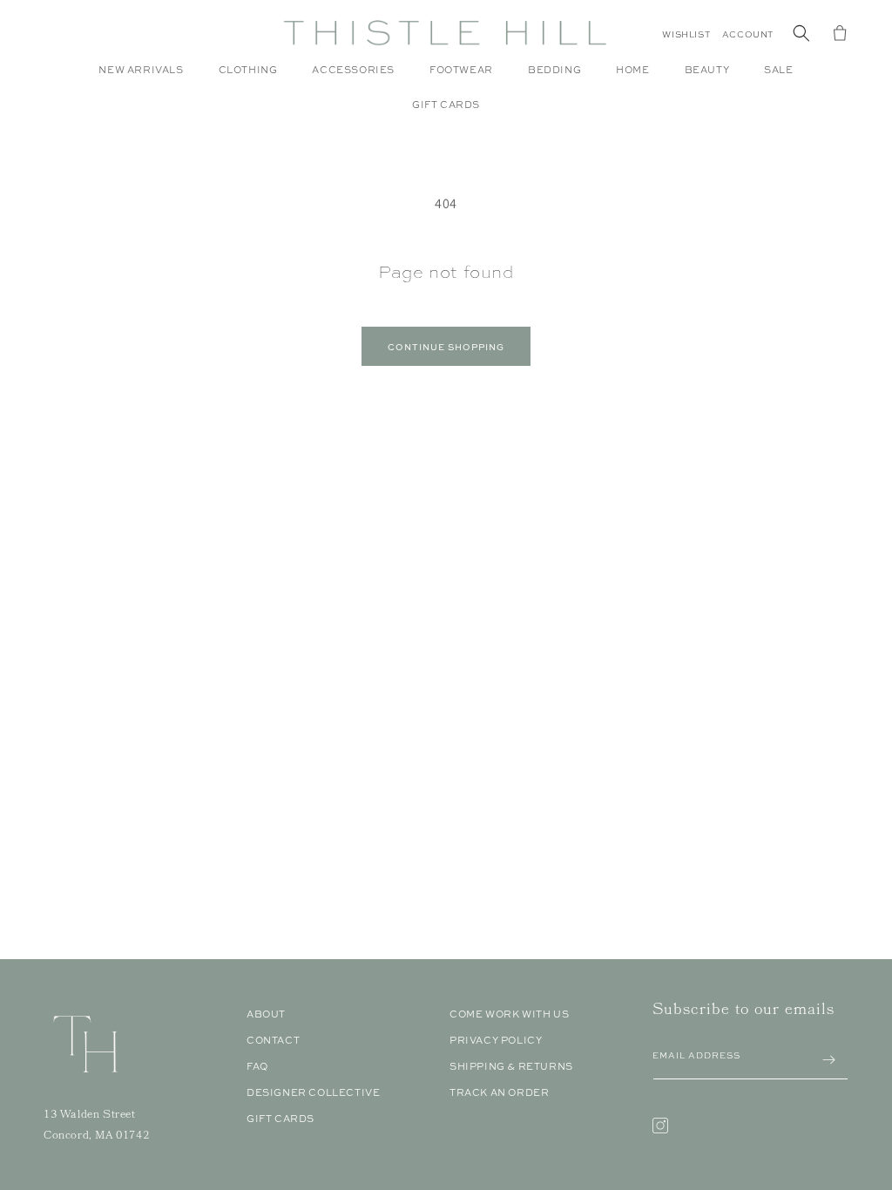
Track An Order (499, 1092)
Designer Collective (313, 1092)
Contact (273, 1040)
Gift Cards (280, 1118)
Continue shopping (446, 347)
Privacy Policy (495, 1040)
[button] (248, 78)
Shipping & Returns (511, 1066)
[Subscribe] (828, 1059)
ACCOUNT (748, 34)
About (266, 1014)
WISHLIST (686, 34)
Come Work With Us (509, 1014)
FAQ (257, 1066)
